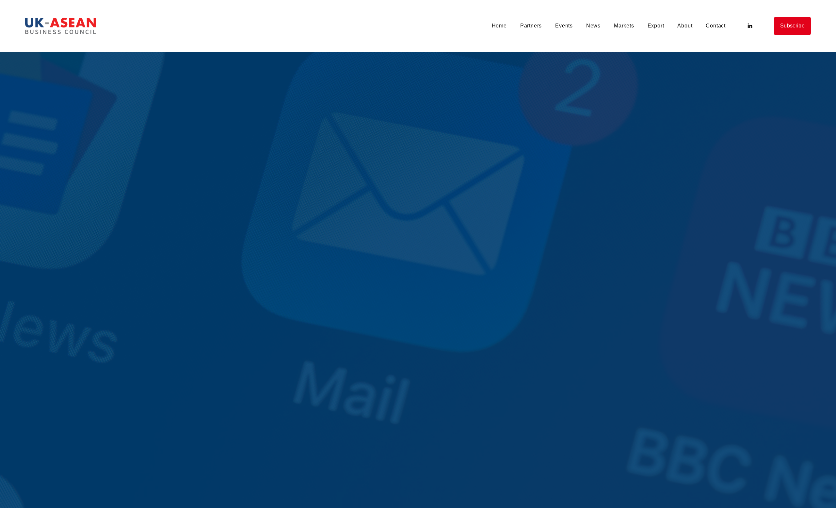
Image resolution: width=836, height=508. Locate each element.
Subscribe (792, 25)
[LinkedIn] (750, 26)
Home (499, 25)
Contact (716, 25)
